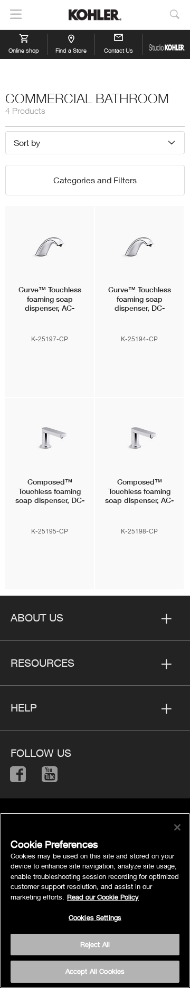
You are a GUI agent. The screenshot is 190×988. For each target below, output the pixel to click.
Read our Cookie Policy (103, 897)
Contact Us (118, 50)
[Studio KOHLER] (166, 44)
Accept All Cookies (95, 971)
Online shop (23, 50)
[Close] (177, 827)
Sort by (27, 142)
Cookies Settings (95, 917)
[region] (95, 900)
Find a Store (71, 50)
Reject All (95, 944)
